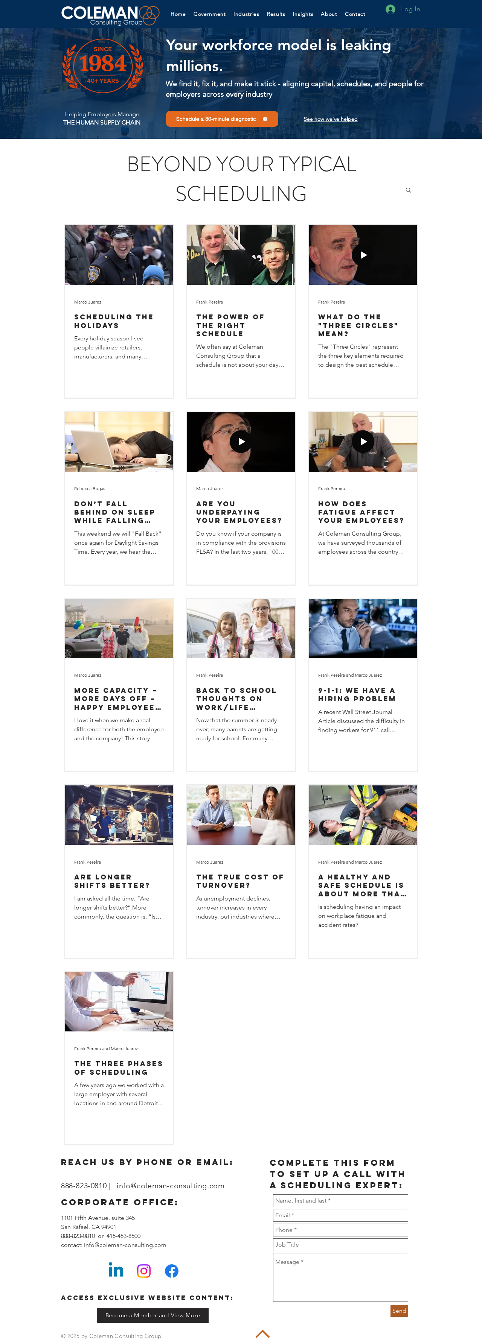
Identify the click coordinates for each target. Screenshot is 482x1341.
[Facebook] (172, 1271)
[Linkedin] (116, 1271)
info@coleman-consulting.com (170, 1185)
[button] (303, 14)
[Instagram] (144, 1271)
